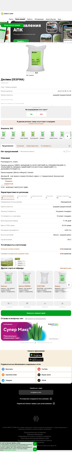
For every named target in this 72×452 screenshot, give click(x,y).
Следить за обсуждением (36, 319)
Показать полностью (8, 181)
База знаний (20, 19)
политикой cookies (9, 450)
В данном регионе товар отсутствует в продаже (36, 122)
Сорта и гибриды (38, 42)
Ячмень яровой (65, 42)
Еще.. (60, 19)
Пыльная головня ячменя (10, 249)
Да (31, 114)
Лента (11, 19)
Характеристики (32, 146)
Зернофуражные (51, 42)
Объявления (39, 19)
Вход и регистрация (12, 25)
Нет (41, 114)
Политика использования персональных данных (35, 440)
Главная (2, 42)
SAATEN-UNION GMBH (7, 99)
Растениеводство (24, 42)
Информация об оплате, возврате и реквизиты (35, 436)
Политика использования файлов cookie (35, 438)
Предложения (8, 146)
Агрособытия (51, 19)
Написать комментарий (36, 313)
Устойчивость (46, 146)
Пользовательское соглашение (35, 432)
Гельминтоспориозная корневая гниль (15, 254)
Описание (20, 146)
